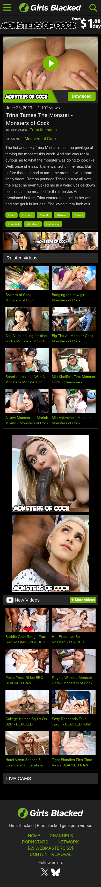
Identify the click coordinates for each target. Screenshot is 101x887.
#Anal (11, 215)
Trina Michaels (43, 130)
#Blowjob (61, 215)
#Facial (78, 215)
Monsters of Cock (40, 139)
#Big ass (27, 215)
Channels (61, 836)
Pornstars (35, 842)
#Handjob (14, 224)
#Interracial (52, 224)
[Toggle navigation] (7, 7)
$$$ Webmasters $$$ (50, 848)
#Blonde (44, 215)
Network (68, 842)
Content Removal (50, 854)
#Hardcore (33, 224)
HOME (34, 836)
